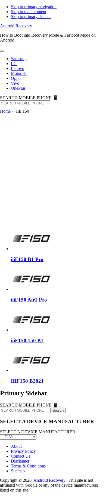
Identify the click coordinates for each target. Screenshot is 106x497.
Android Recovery (16, 26)
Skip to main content (28, 11)
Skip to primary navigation (34, 6)
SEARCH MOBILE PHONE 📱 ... (31, 97)
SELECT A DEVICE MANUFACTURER (37, 431)
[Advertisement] (53, 171)
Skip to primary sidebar (31, 16)
